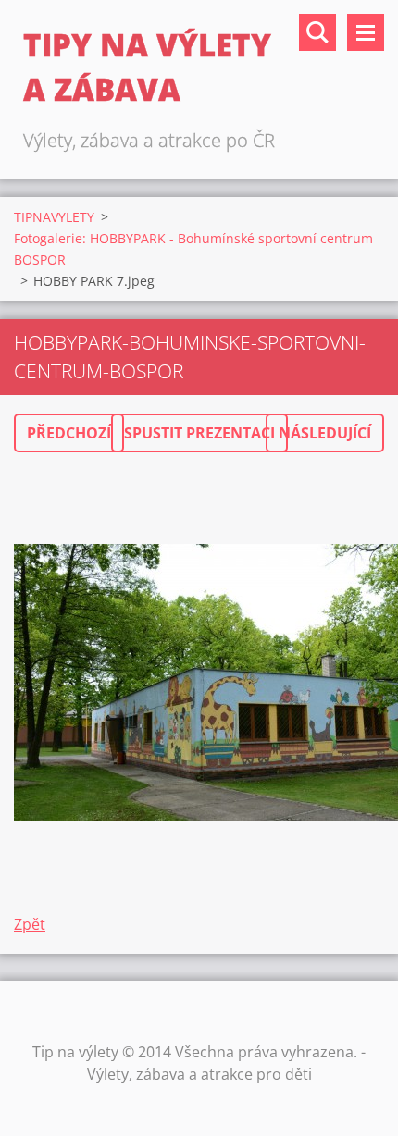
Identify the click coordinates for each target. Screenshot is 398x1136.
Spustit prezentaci (199, 433)
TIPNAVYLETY (54, 217)
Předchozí (69, 433)
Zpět (29, 924)
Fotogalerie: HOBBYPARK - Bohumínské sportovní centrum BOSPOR (193, 248)
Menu (365, 32)
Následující (325, 433)
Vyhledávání (317, 32)
